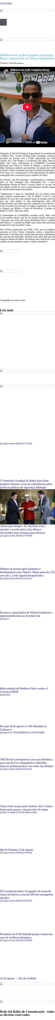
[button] (1, 305)
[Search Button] (3, 22)
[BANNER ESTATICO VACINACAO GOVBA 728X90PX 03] (27, 40)
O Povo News (6, 3)
